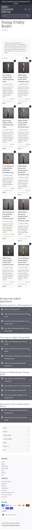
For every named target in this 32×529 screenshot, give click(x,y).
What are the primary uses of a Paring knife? (17, 315)
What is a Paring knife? (12, 309)
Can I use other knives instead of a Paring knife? (16, 411)
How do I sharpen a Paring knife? (15, 390)
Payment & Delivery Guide (8, 492)
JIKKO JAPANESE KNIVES (7, 9)
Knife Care (4, 486)
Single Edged (5, 466)
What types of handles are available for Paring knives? (17, 357)
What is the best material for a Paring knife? (17, 350)
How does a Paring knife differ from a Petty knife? (16, 329)
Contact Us (4, 483)
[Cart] (25, 9)
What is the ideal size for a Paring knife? (15, 343)
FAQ (2, 475)
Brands (3, 464)
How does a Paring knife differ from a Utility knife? (16, 322)
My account (4, 497)
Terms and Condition (7, 494)
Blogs (3, 470)
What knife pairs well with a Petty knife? (15, 419)
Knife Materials (5, 488)
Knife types (4, 490)
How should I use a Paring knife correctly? (14, 380)
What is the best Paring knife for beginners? (15, 364)
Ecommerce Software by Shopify (11, 525)
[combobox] (16, 15)
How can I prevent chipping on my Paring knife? (15, 396)
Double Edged (5, 468)
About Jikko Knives (6, 481)
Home (3, 461)
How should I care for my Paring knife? (17, 386)
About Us (4, 472)
